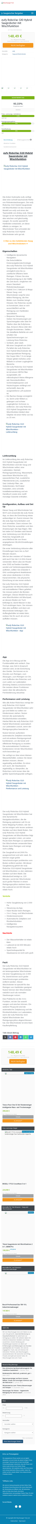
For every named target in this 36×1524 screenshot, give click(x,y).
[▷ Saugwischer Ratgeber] (18, 5)
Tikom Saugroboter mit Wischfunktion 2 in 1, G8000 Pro (17, 1245)
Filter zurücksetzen (27, 1438)
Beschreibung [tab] (8, 140)
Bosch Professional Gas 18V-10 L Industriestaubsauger (14, 1306)
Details (18, 1117)
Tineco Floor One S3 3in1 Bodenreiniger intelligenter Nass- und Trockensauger (17, 1106)
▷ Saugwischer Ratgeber (12, 13)
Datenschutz (14, 1521)
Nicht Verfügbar (18, 45)
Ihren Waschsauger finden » (13, 1441)
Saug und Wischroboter (19, 54)
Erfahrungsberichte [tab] (24, 140)
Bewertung (6, 1413)
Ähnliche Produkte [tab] (9, 143)
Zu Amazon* (18, 1121)
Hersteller (6, 1420)
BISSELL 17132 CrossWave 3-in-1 (14, 1184)
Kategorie (6, 1429)
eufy (13, 51)
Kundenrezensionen (10, 147)
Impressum (22, 1521)
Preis (4, 1405)
